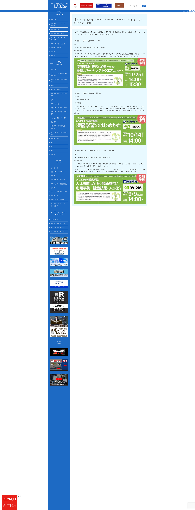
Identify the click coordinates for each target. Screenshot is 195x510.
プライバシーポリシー (58, 231)
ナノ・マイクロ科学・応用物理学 (59, 74)
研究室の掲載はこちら (58, 223)
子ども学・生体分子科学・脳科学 (58, 205)
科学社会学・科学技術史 (59, 184)
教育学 (53, 55)
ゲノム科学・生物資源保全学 (59, 133)
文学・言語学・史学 (57, 33)
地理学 (53, 188)
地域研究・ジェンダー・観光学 (59, 24)
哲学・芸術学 (55, 29)
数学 (52, 85)
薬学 (52, 146)
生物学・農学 (55, 138)
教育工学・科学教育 (57, 172)
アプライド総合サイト (86, 5)
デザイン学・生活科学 (58, 180)
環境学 (53, 176)
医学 (52, 150)
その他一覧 (54, 168)
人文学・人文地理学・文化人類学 (59, 39)
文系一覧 (54, 19)
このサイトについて (57, 219)
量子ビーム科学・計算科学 (59, 80)
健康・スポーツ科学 (57, 199)
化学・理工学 (55, 104)
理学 (52, 100)
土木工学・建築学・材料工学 (59, 113)
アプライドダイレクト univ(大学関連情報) (104, 5)
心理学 (53, 52)
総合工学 (54, 122)
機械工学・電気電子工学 (59, 108)
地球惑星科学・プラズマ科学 (59, 95)
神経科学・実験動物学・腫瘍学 (59, 127)
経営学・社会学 (56, 48)
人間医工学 (54, 196)
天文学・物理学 (56, 89)
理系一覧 (54, 69)
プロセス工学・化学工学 (59, 118)
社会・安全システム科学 (59, 192)
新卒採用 (119, 5)
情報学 (53, 154)
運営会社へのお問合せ (58, 227)
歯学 (52, 142)
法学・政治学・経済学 (58, 44)
